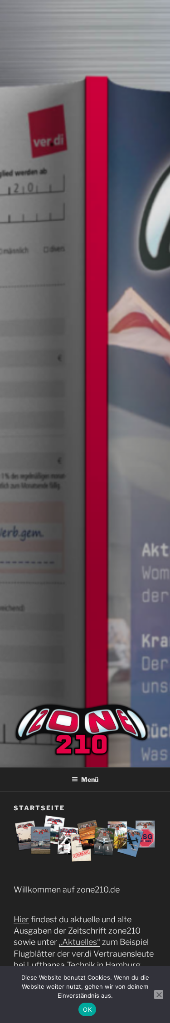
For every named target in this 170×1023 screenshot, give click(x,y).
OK (87, 1009)
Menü (89, 779)
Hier (21, 919)
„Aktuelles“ (79, 942)
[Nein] (158, 994)
